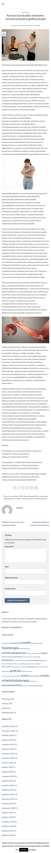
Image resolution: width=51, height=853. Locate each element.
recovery (29, 671)
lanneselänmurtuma (19, 660)
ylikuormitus (26, 685)
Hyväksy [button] (24, 850)
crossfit (25, 642)
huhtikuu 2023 (8, 749)
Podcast (5, 703)
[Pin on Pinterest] (32, 488)
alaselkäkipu (14, 643)
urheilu (44, 675)
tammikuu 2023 (8, 758)
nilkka (13, 667)
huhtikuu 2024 (8, 735)
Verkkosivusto (10, 589)
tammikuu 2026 (8, 726)
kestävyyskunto (27, 657)
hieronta (28, 653)
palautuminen (6, 671)
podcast (15, 671)
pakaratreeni (44, 667)
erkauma (34, 643)
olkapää (24, 667)
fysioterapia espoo (24, 648)
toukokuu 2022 (8, 776)
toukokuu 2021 (8, 785)
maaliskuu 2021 (8, 794)
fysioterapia (44, 496)
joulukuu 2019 (8, 831)
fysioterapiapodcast (14, 652)
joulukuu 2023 (8, 740)
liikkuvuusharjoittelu (8, 664)
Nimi (7, 567)
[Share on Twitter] (23, 488)
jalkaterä (38, 653)
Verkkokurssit (7, 712)
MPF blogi (25, 12)
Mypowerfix (6, 667)
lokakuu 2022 (7, 767)
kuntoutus (7, 660)
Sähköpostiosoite (12, 578)
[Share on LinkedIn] (36, 488)
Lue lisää (31, 850)
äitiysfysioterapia (36, 686)
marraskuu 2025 (8, 731)
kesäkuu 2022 (7, 772)
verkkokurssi (33, 681)
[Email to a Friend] (28, 488)
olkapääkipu (31, 667)
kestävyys (19, 657)
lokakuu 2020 (7, 812)
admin (38, 25)
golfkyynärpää (9, 499)
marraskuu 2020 (8, 808)
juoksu (44, 652)
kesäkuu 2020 (7, 817)
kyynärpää (17, 499)
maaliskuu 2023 (8, 753)
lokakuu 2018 (7, 835)
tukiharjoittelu (34, 676)
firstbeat (40, 643)
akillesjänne (5, 643)
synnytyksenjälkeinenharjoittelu (11, 676)
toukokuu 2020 (8, 822)
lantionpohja (34, 660)
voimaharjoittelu (12, 685)
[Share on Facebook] (19, 488)
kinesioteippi (36, 657)
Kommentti (9, 546)
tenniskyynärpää (28, 499)
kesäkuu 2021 (7, 781)
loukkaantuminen (30, 664)
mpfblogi (38, 664)
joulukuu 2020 (8, 803)
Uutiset (5, 708)
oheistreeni (18, 667)
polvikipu (24, 671)
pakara (38, 667)
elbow (37, 496)
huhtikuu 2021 (8, 790)
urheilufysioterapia (40, 499)
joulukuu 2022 (8, 762)
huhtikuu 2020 (8, 826)
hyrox (33, 653)
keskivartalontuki (8, 657)
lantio (27, 660)
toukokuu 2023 (8, 744)
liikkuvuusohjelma (19, 664)
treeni (25, 675)
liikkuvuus (43, 660)
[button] (3, 4)
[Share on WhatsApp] (15, 488)
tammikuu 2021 (8, 799)
